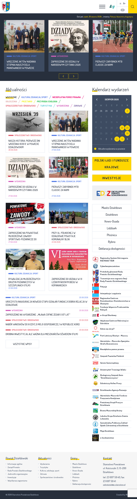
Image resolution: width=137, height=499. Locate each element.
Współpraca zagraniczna (17, 480)
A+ (124, 3)
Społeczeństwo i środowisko (28, 135)
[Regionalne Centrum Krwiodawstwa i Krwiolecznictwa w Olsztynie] (95, 301)
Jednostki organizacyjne (18, 474)
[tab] (13, 97)
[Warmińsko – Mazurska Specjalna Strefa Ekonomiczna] (95, 342)
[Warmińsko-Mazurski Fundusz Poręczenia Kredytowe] (95, 397)
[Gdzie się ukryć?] (95, 329)
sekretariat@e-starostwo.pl (114, 484)
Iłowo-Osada (111, 221)
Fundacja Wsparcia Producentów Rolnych (114, 308)
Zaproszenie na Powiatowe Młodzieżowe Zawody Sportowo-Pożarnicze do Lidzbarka (23, 236)
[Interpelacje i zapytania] (95, 293)
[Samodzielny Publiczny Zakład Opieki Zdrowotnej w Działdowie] (95, 424)
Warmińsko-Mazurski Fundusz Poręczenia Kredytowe (113, 397)
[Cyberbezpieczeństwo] (95, 266)
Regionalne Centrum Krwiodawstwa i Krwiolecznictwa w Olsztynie (115, 301)
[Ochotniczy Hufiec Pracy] (95, 383)
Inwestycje (111, 178)
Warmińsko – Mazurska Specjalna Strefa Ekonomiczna (114, 342)
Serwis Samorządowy (109, 363)
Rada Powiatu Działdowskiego (20, 470)
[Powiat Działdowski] (6, 6)
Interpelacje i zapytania (110, 293)
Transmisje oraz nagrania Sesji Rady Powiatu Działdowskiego (113, 279)
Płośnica (112, 235)
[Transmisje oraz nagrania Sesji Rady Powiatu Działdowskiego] (95, 280)
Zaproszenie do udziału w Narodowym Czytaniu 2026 (66, 63)
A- (121, 3)
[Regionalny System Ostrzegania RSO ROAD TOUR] (95, 259)
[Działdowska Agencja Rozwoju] (95, 390)
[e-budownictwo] (95, 438)
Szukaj (132, 6)
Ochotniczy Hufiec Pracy (110, 383)
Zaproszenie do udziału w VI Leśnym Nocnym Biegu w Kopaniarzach (67, 282)
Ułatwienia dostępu (122, 10)
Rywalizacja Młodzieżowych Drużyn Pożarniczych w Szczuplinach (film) (24, 282)
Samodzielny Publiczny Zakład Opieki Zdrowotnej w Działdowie (114, 424)
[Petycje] (95, 286)
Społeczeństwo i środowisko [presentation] (21, 105)
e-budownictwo (107, 438)
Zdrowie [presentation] (78, 105)
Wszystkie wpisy (22, 344)
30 (127, 133)
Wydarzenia (62, 56)
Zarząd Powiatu (14, 467)
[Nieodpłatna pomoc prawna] (95, 349)
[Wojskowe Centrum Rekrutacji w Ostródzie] (95, 322)
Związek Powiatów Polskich (112, 356)
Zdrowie (43, 474)
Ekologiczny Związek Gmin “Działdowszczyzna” (111, 376)
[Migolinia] (112, 6)
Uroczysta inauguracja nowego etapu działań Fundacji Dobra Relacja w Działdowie (46, 303)
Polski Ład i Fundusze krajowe (112, 163)
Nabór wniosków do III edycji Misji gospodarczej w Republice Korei (43, 324)
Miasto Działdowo (112, 208)
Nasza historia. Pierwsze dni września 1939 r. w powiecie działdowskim (24, 144)
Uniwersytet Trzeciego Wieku (113, 369)
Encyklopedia (111, 192)
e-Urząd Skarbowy (108, 315)
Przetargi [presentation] (27, 101)
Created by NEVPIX (123, 494)
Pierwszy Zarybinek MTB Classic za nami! (108, 63)
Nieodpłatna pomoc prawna (112, 349)
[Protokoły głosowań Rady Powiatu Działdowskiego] (95, 273)
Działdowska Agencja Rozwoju (113, 390)
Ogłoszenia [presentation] (11, 101)
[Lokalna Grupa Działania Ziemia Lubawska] (95, 417)
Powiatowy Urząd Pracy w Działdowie (111, 403)
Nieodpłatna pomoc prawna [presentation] (66, 97)
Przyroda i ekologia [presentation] (47, 101)
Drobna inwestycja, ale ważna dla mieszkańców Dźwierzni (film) (42, 334)
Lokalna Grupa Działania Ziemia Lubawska (114, 417)
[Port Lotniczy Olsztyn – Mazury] (95, 335)
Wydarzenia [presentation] (63, 105)
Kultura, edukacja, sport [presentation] (34, 97)
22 (122, 127)
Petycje (103, 286)
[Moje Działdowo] (95, 431)
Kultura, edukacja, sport (25, 56)
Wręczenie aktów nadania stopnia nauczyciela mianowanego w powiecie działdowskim (21, 65)
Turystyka (44, 467)
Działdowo (112, 214)
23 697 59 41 (109, 481)
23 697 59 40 (113, 477)
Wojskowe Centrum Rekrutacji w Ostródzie (114, 322)
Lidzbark (112, 228)
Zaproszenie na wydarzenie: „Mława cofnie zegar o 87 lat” (38, 314)
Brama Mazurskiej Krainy (111, 410)
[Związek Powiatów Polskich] (95, 356)
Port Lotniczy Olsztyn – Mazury (114, 335)
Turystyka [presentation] (46, 105)
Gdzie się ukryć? (107, 329)
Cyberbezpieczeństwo (110, 266)
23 (127, 127)
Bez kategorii (64, 273)
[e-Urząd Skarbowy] (95, 315)
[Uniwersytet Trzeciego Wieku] (95, 369)
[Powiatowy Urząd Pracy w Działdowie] (95, 403)
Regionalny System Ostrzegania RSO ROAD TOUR (114, 259)
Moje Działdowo (107, 431)
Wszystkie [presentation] (11, 97)
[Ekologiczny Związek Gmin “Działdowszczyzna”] (95, 376)
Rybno (111, 242)
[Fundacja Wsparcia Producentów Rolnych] (95, 308)
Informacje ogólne (15, 464)
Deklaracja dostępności (112, 248)
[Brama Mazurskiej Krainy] (95, 410)
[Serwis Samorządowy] (95, 363)
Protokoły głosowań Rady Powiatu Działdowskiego (111, 273)
